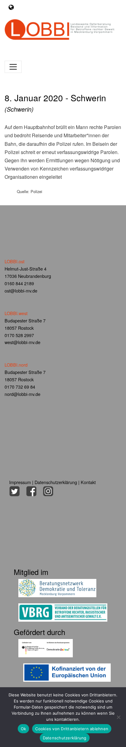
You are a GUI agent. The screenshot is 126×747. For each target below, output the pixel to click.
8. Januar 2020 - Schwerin (55, 102)
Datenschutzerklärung (56, 482)
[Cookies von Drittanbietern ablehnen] (118, 717)
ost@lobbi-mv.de (21, 290)
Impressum (20, 482)
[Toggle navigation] (11, 7)
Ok (23, 728)
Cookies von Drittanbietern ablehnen (71, 728)
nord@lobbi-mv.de (22, 394)
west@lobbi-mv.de (22, 342)
